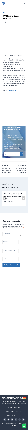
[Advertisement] (14, 39)
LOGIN (19, 415)
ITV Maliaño (12, 90)
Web (4, 259)
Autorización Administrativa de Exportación (6, 169)
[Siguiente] (23, 198)
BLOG (10, 407)
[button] (24, 425)
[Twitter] (8, 419)
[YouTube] (19, 419)
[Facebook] (4, 419)
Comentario (7, 233)
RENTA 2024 (11, 415)
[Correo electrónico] (23, 419)
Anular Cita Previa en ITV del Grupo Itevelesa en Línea (13, 196)
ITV (3, 12)
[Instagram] (12, 419)
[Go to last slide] (4, 198)
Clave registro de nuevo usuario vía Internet (20, 169)
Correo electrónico (9, 250)
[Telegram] (16, 419)
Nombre (6, 242)
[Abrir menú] (24, 3)
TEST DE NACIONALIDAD (14, 411)
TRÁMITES (16, 407)
